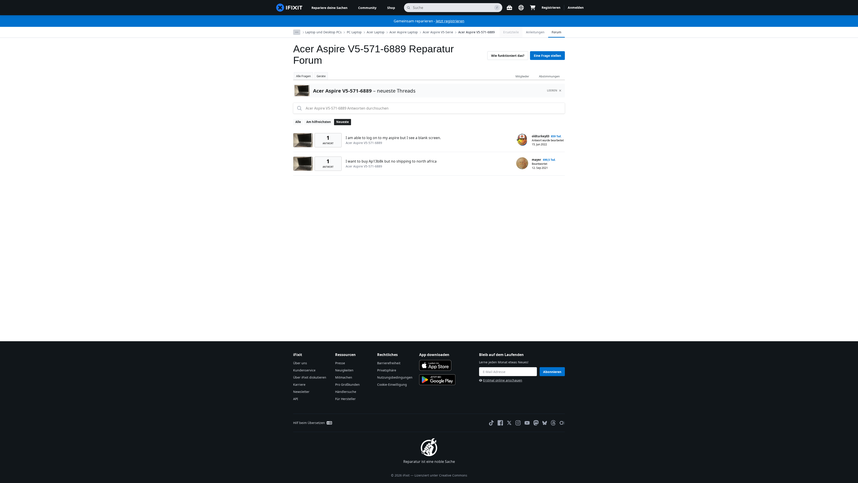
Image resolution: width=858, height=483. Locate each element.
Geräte (321, 76)
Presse (340, 363)
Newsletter (301, 392)
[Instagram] (518, 423)
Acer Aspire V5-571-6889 (476, 32)
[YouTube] (527, 423)
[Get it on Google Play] (437, 379)
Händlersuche (345, 392)
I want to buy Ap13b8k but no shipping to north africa (391, 161)
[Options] (296, 32)
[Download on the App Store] (435, 365)
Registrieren (551, 7)
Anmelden (576, 7)
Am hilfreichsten (318, 122)
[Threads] (553, 423)
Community (367, 8)
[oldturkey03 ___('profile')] (522, 140)
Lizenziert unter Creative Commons (440, 475)
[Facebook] (500, 423)
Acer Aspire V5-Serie (438, 32)
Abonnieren (552, 372)
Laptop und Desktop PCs (323, 32)
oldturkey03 (540, 136)
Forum (556, 32)
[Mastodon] (536, 423)
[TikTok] (491, 423)
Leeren (552, 90)
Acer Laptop (376, 32)
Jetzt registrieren (450, 21)
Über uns (300, 363)
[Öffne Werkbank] (509, 7)
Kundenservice (304, 370)
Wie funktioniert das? (507, 55)
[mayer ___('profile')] (522, 163)
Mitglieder (522, 76)
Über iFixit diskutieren (309, 377)
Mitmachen (343, 377)
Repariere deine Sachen (329, 8)
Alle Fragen (303, 76)
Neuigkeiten (344, 370)
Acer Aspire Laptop (403, 32)
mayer (536, 160)
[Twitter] (509, 423)
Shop (391, 8)
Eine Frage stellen (547, 55)
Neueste (342, 122)
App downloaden (434, 354)
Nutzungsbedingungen (394, 377)
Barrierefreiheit (388, 363)
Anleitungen (535, 32)
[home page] (289, 8)
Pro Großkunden (347, 384)
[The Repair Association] (562, 423)
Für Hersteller (345, 399)
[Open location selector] (521, 7)
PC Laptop (354, 32)
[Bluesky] (544, 423)
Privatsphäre (386, 370)
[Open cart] (532, 7)
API (295, 399)
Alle (298, 122)
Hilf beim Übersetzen (309, 423)
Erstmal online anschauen (502, 380)
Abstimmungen (549, 76)
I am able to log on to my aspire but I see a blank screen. (393, 137)
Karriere (299, 384)
